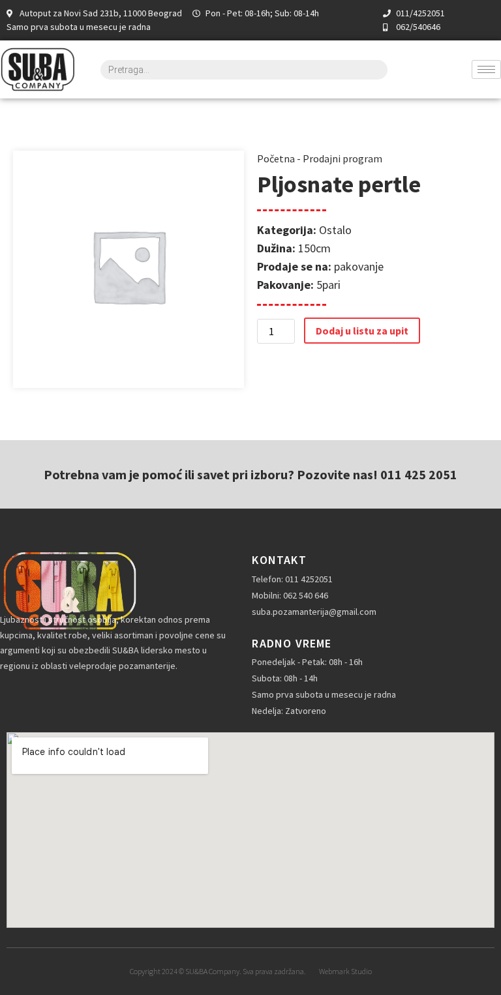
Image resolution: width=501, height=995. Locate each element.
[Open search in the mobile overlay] (244, 69)
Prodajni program (342, 158)
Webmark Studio (345, 971)
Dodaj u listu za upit (362, 330)
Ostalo (335, 229)
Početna (276, 158)
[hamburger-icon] (486, 69)
